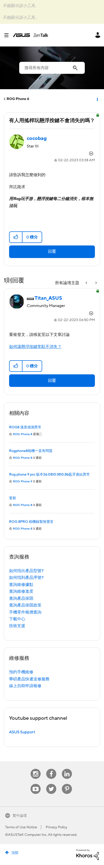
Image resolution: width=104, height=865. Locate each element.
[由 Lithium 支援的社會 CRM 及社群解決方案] (87, 854)
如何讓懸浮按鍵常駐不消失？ (35, 346)
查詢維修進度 (21, 591)
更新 (12, 498)
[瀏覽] (8, 35)
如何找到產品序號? (26, 577)
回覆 (52, 251)
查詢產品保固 (21, 598)
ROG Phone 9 (22, 481)
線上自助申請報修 (25, 685)
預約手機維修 (21, 672)
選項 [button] (97, 99)
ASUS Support (22, 732)
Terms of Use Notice (21, 827)
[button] (16, 237)
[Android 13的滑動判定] (86, 283)
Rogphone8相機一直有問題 (31, 451)
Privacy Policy (56, 827)
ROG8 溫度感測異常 (25, 427)
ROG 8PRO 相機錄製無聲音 (31, 522)
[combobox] (52, 68)
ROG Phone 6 (18, 99)
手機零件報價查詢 (25, 612)
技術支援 (17, 625)
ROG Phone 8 (22, 434)
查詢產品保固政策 (25, 605)
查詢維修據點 (21, 584)
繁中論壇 (20, 815)
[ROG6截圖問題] (95, 283)
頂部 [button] (14, 853)
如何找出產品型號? (26, 570)
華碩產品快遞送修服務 (29, 679)
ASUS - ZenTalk (30, 35)
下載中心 (17, 619)
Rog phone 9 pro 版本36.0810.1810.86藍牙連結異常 (49, 474)
